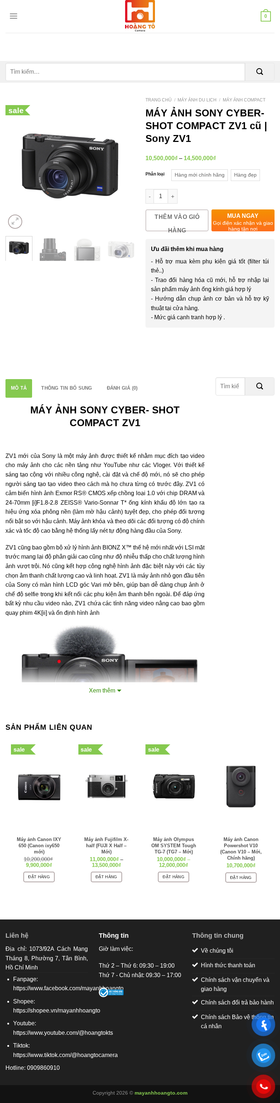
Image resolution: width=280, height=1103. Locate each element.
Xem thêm (102, 690)
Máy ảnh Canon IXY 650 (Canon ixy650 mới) (39, 842)
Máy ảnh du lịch (197, 100)
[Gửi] (260, 72)
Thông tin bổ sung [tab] (66, 388)
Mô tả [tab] (19, 388)
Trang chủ (158, 100)
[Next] (122, 166)
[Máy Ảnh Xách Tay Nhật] (140, 16)
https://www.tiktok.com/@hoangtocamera (65, 1055)
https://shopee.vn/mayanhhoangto (56, 1010)
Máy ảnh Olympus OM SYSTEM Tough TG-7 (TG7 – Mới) (173, 842)
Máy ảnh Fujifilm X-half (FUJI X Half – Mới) (106, 842)
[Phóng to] (15, 222)
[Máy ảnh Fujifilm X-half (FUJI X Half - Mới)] (106, 786)
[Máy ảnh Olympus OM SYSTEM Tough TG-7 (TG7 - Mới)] (173, 786)
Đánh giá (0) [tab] (122, 388)
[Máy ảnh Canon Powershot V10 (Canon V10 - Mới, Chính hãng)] (241, 786)
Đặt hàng (39, 877)
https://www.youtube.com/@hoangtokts (63, 1033)
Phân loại (154, 174)
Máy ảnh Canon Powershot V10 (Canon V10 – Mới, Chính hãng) (241, 842)
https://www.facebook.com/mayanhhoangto (68, 988)
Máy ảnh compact (244, 100)
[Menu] (11, 16)
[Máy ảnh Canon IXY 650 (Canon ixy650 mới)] (39, 786)
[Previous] (17, 166)
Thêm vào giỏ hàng (177, 222)
